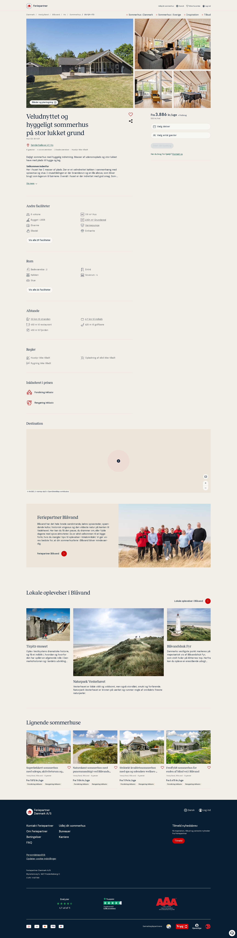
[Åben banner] (232, 933)
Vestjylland (43, 15)
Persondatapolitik (35, 855)
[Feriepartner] (37, 6)
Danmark (30, 15)
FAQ (29, 842)
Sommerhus (75, 15)
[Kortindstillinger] (205, 476)
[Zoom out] (205, 488)
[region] (118, 461)
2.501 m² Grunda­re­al (95, 220)
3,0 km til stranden (40, 319)
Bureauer (64, 831)
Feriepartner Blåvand (48, 554)
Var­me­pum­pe (92, 225)
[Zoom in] (205, 483)
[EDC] (169, 926)
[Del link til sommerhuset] (131, 121)
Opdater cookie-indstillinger (41, 859)
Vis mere (30, 184)
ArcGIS (31, 491)
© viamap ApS (40, 491)
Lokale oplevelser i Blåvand (188, 601)
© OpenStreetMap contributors (57, 491)
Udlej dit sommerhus (166, 6)
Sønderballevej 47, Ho (42, 145)
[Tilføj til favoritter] (131, 114)
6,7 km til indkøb (94, 319)
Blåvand (56, 15)
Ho (65, 15)
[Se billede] (79, 63)
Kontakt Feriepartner (39, 825)
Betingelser (33, 837)
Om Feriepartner (36, 831)
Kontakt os (177, 154)
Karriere (64, 837)
